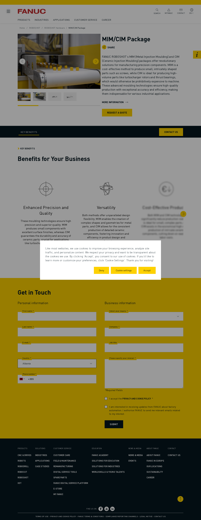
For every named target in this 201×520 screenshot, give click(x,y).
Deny (101, 270)
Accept (147, 270)
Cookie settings (124, 270)
